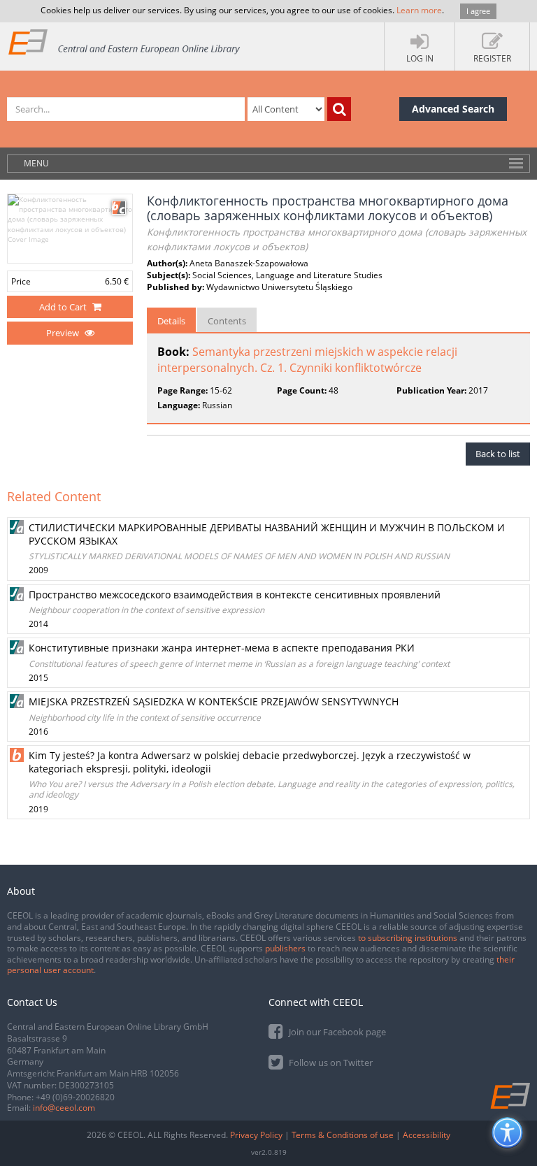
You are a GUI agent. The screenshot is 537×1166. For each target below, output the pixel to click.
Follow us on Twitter (330, 1062)
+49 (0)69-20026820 (75, 1097)
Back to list (497, 453)
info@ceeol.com (64, 1108)
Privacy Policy (256, 1135)
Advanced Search (453, 108)
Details (171, 321)
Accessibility (426, 1135)
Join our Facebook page (336, 1031)
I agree (478, 11)
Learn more (419, 10)
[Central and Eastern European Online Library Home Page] (125, 41)
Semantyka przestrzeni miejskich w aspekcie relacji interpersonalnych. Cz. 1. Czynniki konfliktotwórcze (307, 359)
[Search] (339, 109)
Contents (227, 321)
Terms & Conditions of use (343, 1135)
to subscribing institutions (407, 938)
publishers (285, 948)
